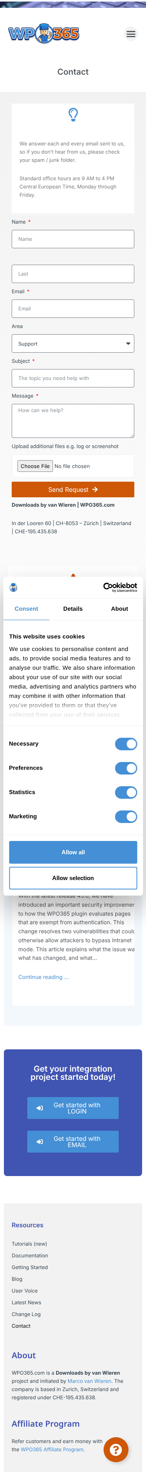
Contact (21, 1326)
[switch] (126, 768)
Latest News (26, 1303)
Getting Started (30, 1267)
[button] (131, 34)
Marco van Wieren (89, 1381)
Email (19, 292)
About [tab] (119, 609)
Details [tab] (73, 609)
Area (17, 326)
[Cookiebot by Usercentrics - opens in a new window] (104, 588)
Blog (17, 1279)
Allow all (73, 852)
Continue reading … (43, 977)
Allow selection (73, 878)
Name (19, 222)
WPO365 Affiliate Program (52, 1450)
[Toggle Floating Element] (116, 1449)
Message (23, 396)
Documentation (30, 1256)
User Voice (25, 1291)
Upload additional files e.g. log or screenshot (65, 446)
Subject (21, 361)
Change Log (26, 1314)
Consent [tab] (26, 609)
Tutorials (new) (29, 1244)
